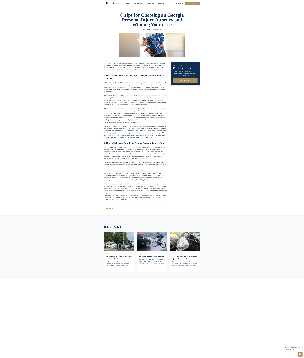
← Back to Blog (108, 208)
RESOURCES (161, 3)
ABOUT (128, 3)
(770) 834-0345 (179, 3)
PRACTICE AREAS (139, 3)
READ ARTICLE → (110, 269)
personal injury (139, 83)
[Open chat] (300, 354)
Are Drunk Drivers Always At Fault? (151, 256)
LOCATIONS (150, 3)
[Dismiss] (302, 345)
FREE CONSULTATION (192, 3)
